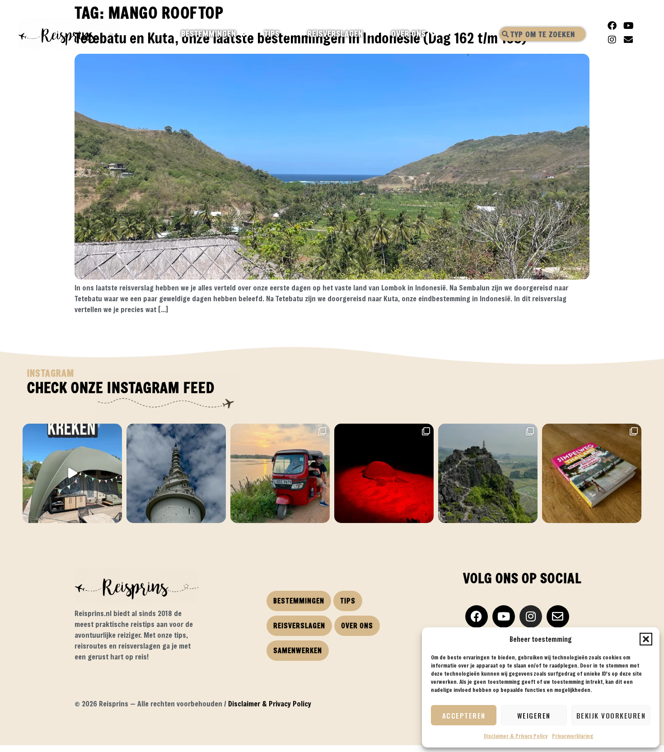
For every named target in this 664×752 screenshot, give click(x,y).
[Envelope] (628, 39)
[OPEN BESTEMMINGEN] (244, 34)
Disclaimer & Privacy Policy (515, 735)
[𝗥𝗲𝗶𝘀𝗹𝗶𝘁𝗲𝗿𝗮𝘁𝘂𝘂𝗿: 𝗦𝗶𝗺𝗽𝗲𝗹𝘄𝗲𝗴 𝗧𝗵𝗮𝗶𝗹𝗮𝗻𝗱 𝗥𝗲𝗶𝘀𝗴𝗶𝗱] (591, 473)
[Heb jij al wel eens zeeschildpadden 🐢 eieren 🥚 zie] (384, 473)
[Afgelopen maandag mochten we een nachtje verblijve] (72, 473)
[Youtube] (628, 25)
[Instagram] (612, 39)
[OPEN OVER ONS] (434, 34)
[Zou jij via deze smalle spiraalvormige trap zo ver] (176, 473)
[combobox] (542, 34)
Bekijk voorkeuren (611, 715)
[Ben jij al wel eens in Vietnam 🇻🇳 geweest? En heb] (488, 473)
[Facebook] (612, 25)
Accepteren (464, 715)
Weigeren (534, 715)
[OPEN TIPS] (287, 34)
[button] (645, 639)
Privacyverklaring (572, 735)
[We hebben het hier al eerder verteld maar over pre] (280, 473)
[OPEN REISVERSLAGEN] (371, 34)
